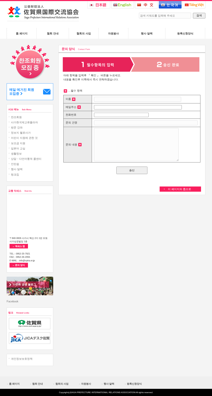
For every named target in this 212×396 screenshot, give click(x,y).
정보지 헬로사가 (21, 132)
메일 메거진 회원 (21, 91)
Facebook (12, 301)
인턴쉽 (15, 164)
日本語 (98, 4)
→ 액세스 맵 (18, 246)
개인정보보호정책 (22, 358)
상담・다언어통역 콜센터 (26, 158)
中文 (146, 4)
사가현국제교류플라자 (24, 122)
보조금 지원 (18, 143)
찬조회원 (16, 117)
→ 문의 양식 (18, 265)
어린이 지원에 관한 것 (24, 137)
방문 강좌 (17, 127)
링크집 (15, 174)
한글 (170, 4)
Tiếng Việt (194, 4)
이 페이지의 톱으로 (179, 189)
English (122, 4)
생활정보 (16, 153)
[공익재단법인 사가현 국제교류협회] (43, 20)
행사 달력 (17, 169)
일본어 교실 (18, 148)
